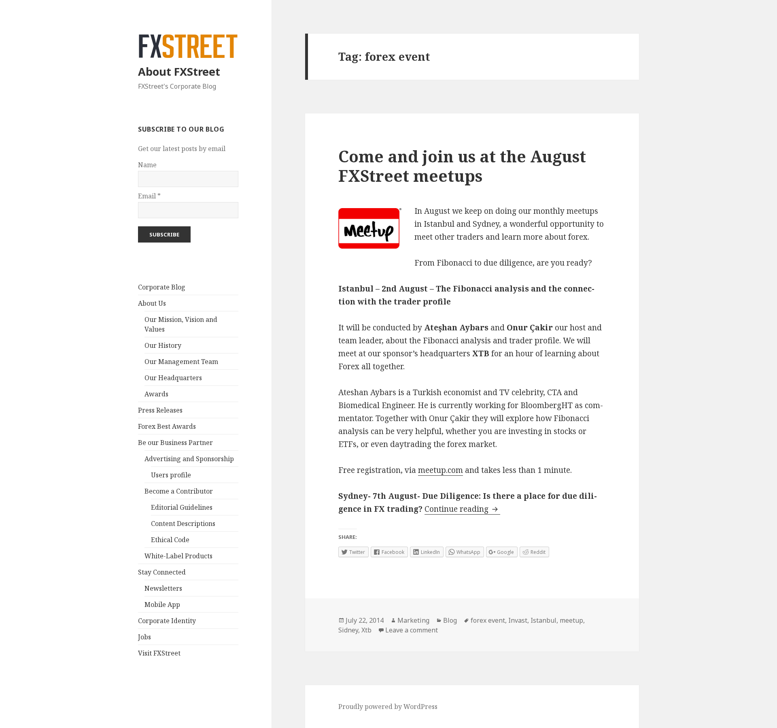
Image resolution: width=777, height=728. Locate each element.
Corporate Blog (161, 287)
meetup (571, 620)
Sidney (348, 630)
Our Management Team (181, 361)
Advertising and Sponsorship (189, 458)
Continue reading (462, 509)
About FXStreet (179, 71)
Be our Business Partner (175, 442)
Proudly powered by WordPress (387, 706)
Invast (517, 620)
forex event (488, 620)
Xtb (366, 630)
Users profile (171, 474)
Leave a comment (411, 630)
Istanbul (543, 620)
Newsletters (163, 588)
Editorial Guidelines (181, 507)
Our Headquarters (173, 377)
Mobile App (162, 604)
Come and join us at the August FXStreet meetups (462, 165)
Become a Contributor (178, 491)
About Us (152, 303)
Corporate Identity (167, 620)
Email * (149, 196)
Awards (156, 394)
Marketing (413, 620)
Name (147, 164)
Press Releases (160, 410)
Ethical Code (170, 539)
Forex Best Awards (167, 426)
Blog (450, 620)
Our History (162, 345)
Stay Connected (162, 572)
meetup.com (440, 470)
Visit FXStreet (159, 653)
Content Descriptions (183, 523)
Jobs (144, 636)
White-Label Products (178, 555)
